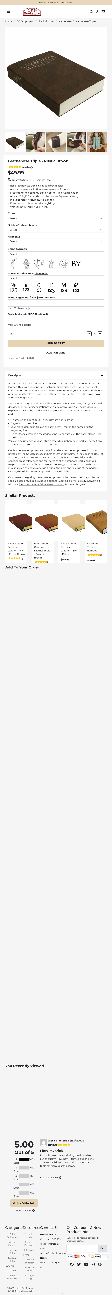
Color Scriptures (12, 1236)
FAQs (26, 1255)
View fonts (41, 273)
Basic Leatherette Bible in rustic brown (41, 484)
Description (15, 375)
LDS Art (10, 1266)
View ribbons (29, 225)
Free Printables (12, 1277)
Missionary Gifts (12, 1259)
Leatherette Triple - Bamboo (94, 547)
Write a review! (24, 1202)
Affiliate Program (29, 1261)
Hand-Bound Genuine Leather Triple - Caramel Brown (42, 550)
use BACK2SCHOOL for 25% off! (55, 2)
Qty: (12, 333)
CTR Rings (11, 1270)
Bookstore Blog (29, 1269)
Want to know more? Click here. (29, 206)
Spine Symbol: (17, 248)
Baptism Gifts (12, 1251)
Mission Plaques (12, 1243)
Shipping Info (29, 1236)
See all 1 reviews (22, 1210)
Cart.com (65, 1294)
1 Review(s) (27, 167)
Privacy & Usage (30, 1277)
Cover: (12, 213)
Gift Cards (28, 1250)
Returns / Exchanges (29, 1243)
